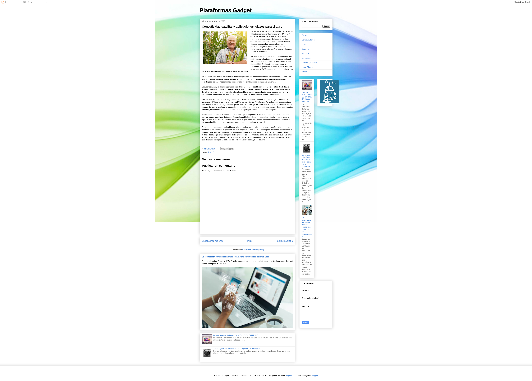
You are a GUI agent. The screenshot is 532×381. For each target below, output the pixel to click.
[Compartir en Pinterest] (232, 148)
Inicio (250, 241)
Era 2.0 (211, 152)
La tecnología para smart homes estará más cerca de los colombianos (235, 257)
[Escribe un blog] (224, 148)
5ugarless (290, 375)
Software (305, 53)
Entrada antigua (285, 241)
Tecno (304, 35)
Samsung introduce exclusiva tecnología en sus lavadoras (236, 348)
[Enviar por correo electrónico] (221, 148)
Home (304, 72)
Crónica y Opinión (309, 62)
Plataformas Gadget (226, 10)
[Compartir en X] (227, 148)
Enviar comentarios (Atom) (253, 250)
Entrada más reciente (212, 241)
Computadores (308, 40)
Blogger (315, 375)
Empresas (306, 58)
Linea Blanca (307, 67)
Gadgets (305, 49)
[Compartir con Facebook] (229, 148)
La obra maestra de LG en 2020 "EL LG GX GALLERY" (235, 335)
